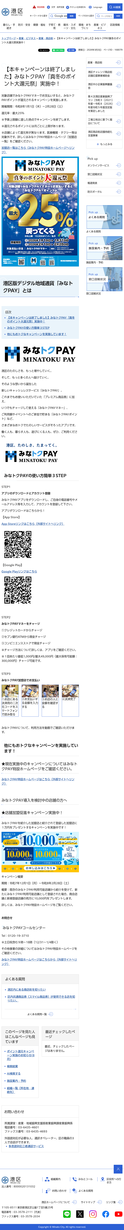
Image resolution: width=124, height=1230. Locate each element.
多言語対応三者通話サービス (26, 1146)
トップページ (9, 38)
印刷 (72, 50)
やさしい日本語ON (78, 7)
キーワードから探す (51, 15)
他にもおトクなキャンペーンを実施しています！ (37, 334)
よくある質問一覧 (37, 1014)
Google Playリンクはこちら (19, 571)
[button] (38, 7)
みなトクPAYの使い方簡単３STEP (28, 327)
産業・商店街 (46, 38)
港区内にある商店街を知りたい (27, 989)
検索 (118, 16)
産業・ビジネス (27, 38)
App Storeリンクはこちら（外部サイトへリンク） (33, 523)
